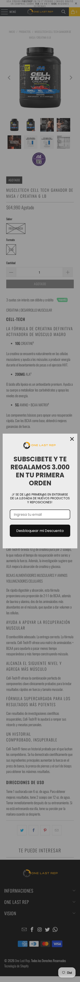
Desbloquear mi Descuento (40, 530)
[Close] (72, 439)
